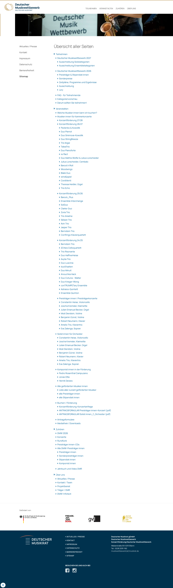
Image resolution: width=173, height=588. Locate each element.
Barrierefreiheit (26, 70)
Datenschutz (25, 64)
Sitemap (23, 76)
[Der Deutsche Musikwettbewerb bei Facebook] (67, 570)
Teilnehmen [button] (91, 8)
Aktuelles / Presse (28, 46)
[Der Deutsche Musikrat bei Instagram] (74, 570)
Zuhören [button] (120, 8)
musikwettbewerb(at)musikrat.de (125, 551)
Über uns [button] (131, 8)
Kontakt (23, 52)
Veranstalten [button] (106, 8)
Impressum (24, 58)
